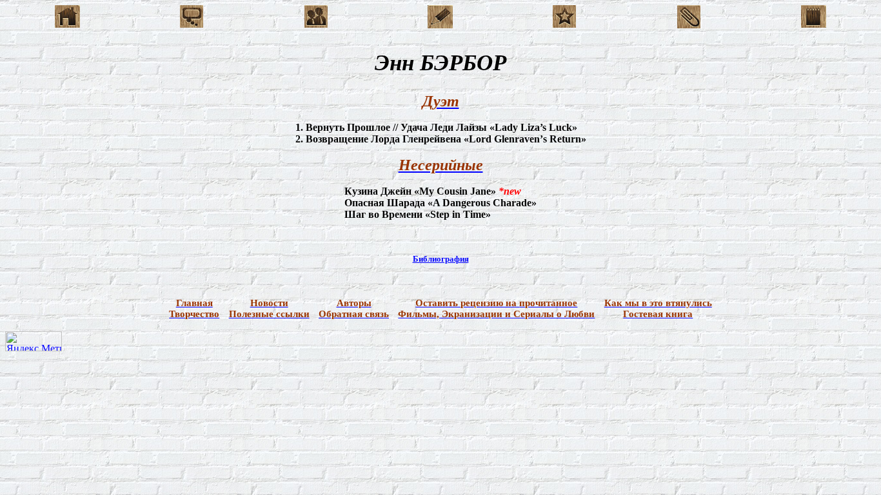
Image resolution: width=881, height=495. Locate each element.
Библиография (441, 259)
